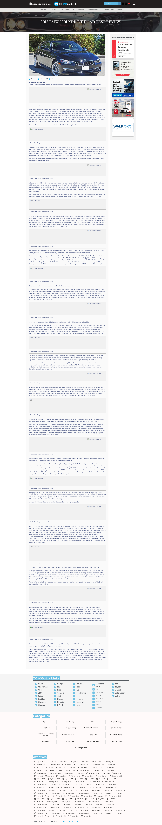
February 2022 (75, 776)
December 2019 (69, 787)
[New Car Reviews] (116, 728)
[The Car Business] (93, 742)
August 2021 (69, 779)
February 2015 (108, 810)
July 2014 (109, 813)
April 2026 (85, 762)
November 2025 (70, 764)
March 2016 (110, 804)
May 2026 (74, 762)
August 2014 (98, 813)
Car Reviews (65, 10)
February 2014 (74, 816)
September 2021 (55, 779)
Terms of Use (76, 822)
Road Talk (81, 10)
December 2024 (42, 770)
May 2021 (102, 779)
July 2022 (107, 773)
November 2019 (83, 787)
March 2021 (40, 782)
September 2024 (85, 770)
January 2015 (121, 810)
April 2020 (100, 784)
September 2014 (84, 813)
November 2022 (94, 773)
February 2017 (52, 802)
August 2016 (56, 804)
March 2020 (112, 784)
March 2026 (97, 762)
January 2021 (66, 782)
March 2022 (62, 776)
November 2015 (83, 807)
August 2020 (56, 784)
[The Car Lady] (116, 742)
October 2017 (41, 799)
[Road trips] (45, 742)
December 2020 (80, 782)
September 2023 (55, 773)
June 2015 (63, 810)
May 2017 (101, 799)
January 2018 (88, 796)
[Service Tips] (69, 742)
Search (119, 10)
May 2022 (40, 776)
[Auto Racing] (69, 722)
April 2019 (84, 790)
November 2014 (56, 813)
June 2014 (120, 813)
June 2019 (63, 790)
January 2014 (88, 816)
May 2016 (88, 804)
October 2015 (96, 807)
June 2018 (120, 793)
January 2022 (89, 776)
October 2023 (41, 773)
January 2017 (66, 802)
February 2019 (108, 790)
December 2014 (42, 813)
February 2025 (97, 767)
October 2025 (84, 764)
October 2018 (70, 793)
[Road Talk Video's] (116, 735)
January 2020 (54, 787)
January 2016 (54, 807)
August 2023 (69, 773)
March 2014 (62, 816)
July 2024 (110, 770)
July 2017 (80, 799)
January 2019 (121, 790)
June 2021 (91, 779)
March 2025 (84, 767)
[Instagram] (126, 4)
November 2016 (94, 802)
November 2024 (56, 770)
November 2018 (56, 793)
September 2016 (42, 804)
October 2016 (108, 802)
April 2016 (99, 804)
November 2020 (95, 782)
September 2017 (55, 799)
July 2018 (109, 793)
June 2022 (117, 773)
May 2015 (74, 810)
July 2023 (81, 773)
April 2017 (112, 799)
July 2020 (67, 784)
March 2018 (62, 796)
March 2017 (40, 802)
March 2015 (96, 810)
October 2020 (109, 782)
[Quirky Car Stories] (69, 735)
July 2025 (40, 767)
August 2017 (68, 799)
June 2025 (50, 767)
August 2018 (98, 793)
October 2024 (70, 770)
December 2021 (103, 776)
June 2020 (78, 784)
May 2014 (40, 816)
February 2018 (74, 796)
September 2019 (111, 787)
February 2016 (41, 807)
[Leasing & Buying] (69, 728)
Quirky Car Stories (108, 10)
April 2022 (51, 776)
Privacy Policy (67, 822)
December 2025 (55, 764)
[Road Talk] (93, 735)
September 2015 (110, 807)
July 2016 (67, 804)
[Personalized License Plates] (45, 735)
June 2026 (63, 762)
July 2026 (52, 762)
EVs (73, 10)
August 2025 (112, 764)
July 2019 (52, 790)
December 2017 (102, 796)
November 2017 (116, 796)
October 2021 (41, 779)
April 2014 (50, 816)
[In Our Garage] (116, 722)
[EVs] (93, 722)
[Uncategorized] (81, 748)
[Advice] (45, 722)
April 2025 (73, 767)
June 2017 (90, 799)
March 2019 (96, 790)
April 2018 (50, 796)
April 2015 (84, 810)
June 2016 (78, 804)
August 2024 (99, 770)
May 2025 (62, 767)
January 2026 (41, 764)
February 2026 (110, 762)
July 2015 (52, 810)
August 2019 (41, 790)
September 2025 (98, 764)
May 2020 (89, 784)
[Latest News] (45, 728)
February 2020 (41, 787)
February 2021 (53, 782)
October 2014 (70, 813)
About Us (43, 10)
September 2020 (42, 784)
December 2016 (80, 802)
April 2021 (112, 779)
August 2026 (41, 762)
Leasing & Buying (92, 10)
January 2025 (111, 767)
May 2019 (74, 790)
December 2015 (68, 807)
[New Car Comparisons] (93, 728)
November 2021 (117, 776)
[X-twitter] (123, 4)
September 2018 (84, 793)
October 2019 (97, 787)
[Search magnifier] (119, 3)
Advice (53, 10)
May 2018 (40, 796)
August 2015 (41, 810)
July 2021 (80, 779)
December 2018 (42, 793)
